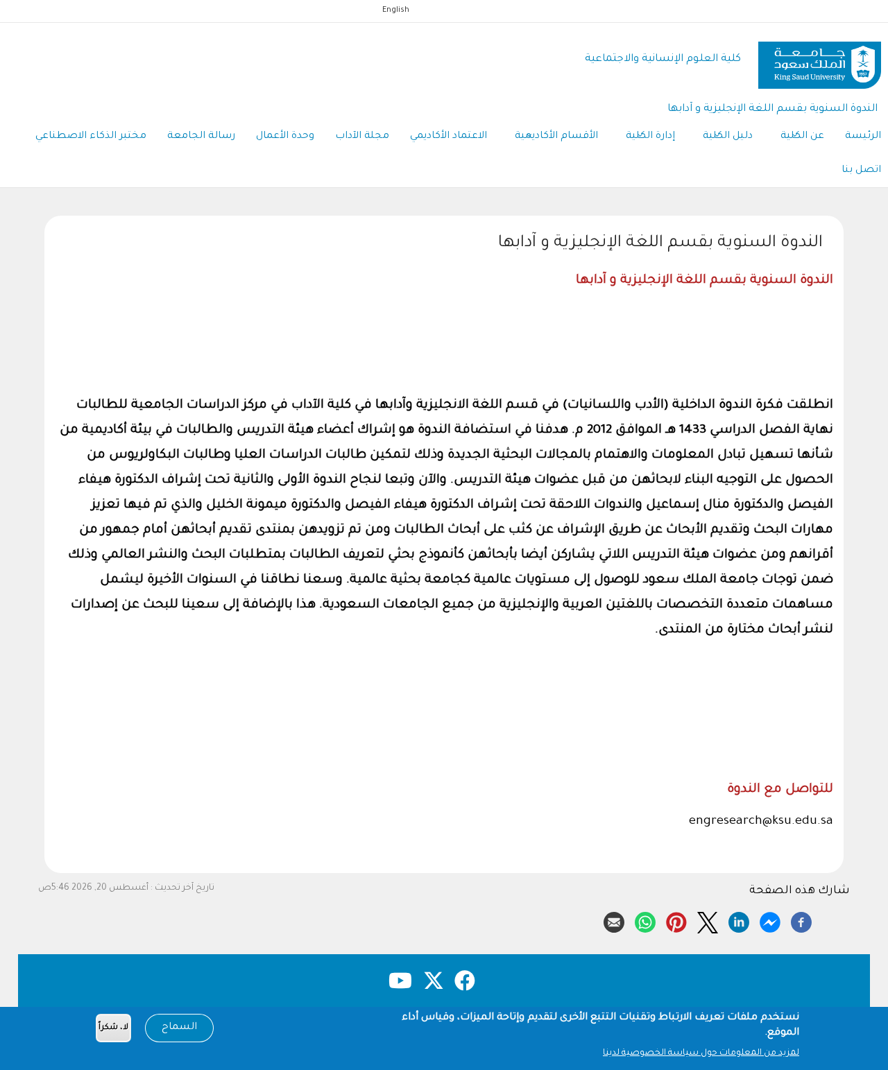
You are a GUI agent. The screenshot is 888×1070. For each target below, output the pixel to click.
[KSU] (819, 60)
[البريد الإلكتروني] (614, 920)
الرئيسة (863, 136)
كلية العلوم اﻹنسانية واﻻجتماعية (663, 59)
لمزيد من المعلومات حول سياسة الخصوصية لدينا (701, 1053)
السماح (179, 1027)
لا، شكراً (113, 1028)
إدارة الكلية (650, 136)
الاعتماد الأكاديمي (448, 136)
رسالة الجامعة (201, 136)
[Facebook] (801, 920)
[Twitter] (707, 920)
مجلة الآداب (362, 136)
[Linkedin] (738, 920)
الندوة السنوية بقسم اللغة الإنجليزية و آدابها (772, 109)
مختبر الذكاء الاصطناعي (90, 136)
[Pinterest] (676, 920)
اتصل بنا (861, 170)
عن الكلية (802, 136)
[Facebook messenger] (770, 920)
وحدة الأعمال (285, 136)
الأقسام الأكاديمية (556, 136)
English (395, 10)
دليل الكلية (728, 136)
